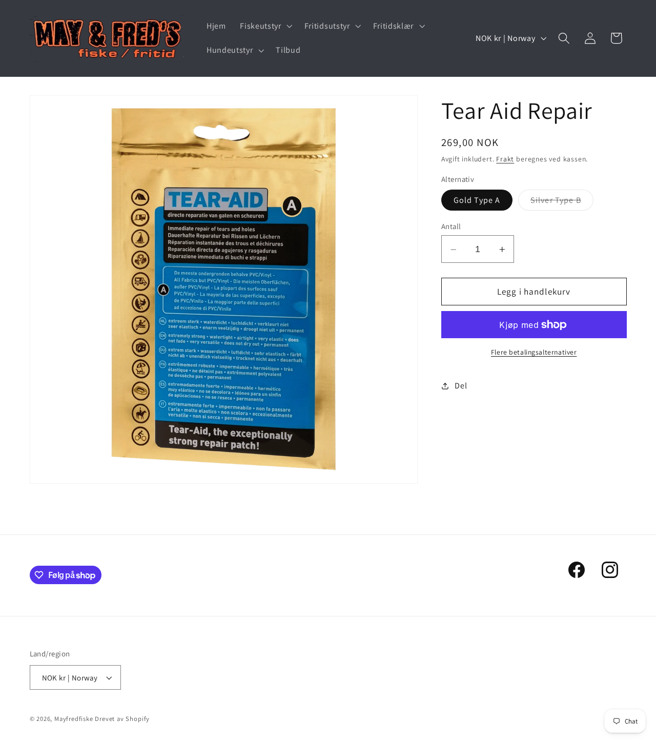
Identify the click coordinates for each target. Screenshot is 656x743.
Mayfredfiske (73, 718)
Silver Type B (561, 203)
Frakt (505, 159)
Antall (451, 227)
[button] (265, 26)
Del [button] (461, 385)
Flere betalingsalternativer (534, 352)
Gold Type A (477, 200)
